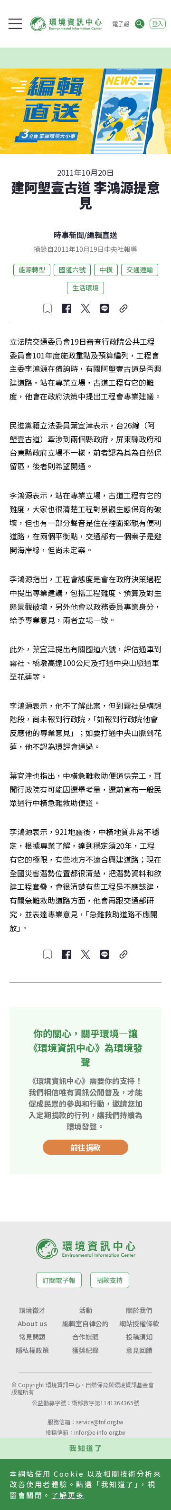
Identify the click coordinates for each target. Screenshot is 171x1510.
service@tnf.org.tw (100, 1422)
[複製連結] (123, 308)
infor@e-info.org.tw (99, 1432)
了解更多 (68, 1495)
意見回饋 (139, 1350)
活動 (85, 1310)
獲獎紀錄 (85, 1350)
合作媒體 (85, 1336)
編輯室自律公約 (85, 1323)
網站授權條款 (139, 1323)
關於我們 (139, 1310)
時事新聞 (69, 234)
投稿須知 (139, 1336)
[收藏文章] (47, 308)
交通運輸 (139, 269)
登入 (157, 24)
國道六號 (72, 269)
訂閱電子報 (59, 1280)
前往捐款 (85, 1147)
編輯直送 (102, 234)
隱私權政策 (32, 1350)
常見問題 (32, 1336)
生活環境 (85, 287)
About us (32, 1323)
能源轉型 (32, 269)
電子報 (120, 23)
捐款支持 (109, 1280)
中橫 (106, 269)
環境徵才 (32, 1310)
